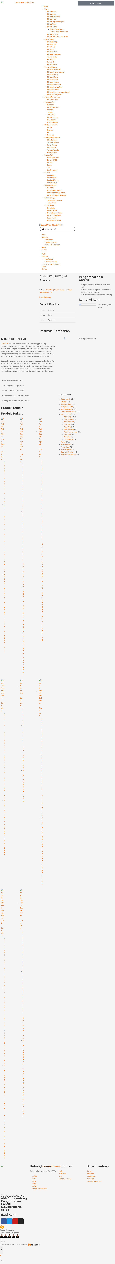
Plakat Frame (52, 27)
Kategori (45, 6)
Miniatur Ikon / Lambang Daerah (58, 92)
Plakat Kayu (51, 14)
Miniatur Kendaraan (54, 85)
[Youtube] (15, 1221)
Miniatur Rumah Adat (54, 87)
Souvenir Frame (53, 100)
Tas (48, 167)
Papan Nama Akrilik (54, 220)
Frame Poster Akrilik (54, 213)
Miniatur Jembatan (54, 69)
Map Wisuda (51, 147)
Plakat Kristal (51, 19)
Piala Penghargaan (54, 54)
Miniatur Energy (52, 74)
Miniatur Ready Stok (54, 95)
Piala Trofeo (48, 292)
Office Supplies (52, 122)
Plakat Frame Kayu (56, 29)
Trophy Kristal (52, 57)
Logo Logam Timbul (54, 190)
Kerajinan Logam (50, 185)
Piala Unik (50, 62)
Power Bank (51, 120)
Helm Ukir (50, 188)
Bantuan (45, 237)
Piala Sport (51, 59)
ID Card (49, 163)
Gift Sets (50, 110)
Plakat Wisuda (52, 140)
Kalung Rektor (52, 152)
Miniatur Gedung (53, 82)
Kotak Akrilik (51, 218)
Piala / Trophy (49, 39)
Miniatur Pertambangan (55, 72)
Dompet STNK (52, 160)
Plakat (46, 9)
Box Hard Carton (53, 180)
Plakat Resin (51, 24)
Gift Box (47, 173)
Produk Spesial (66, 449)
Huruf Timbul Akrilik (54, 215)
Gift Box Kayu (52, 183)
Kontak (44, 250)
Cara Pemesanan (50, 242)
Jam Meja (50, 115)
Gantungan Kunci (53, 107)
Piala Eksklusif (52, 52)
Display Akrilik (52, 210)
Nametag (50, 135)
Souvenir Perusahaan (52, 97)
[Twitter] (9, 1221)
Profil (43, 235)
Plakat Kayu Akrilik (53, 17)
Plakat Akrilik (51, 11)
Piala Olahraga (52, 42)
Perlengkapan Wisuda (52, 137)
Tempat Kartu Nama (54, 200)
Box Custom (51, 178)
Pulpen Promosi (53, 117)
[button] (96, 3)
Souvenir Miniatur (50, 67)
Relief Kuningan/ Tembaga (56, 195)
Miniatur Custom (53, 89)
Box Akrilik (51, 208)
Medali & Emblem (50, 125)
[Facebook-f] (4, 1221)
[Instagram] (21, 1221)
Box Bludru (51, 175)
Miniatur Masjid (52, 77)
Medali (49, 127)
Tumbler (50, 112)
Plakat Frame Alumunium (59, 32)
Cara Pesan (48, 240)
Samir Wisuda (52, 145)
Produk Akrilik (49, 205)
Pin (48, 132)
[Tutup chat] (1, 1239)
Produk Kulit (48, 155)
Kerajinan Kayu (49, 198)
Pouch (49, 165)
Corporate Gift (49, 102)
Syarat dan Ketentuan (52, 245)
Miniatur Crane (52, 79)
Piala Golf (50, 49)
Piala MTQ (51, 47)
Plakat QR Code (52, 34)
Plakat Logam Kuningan (55, 22)
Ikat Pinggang (52, 170)
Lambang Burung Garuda (56, 193)
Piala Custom (52, 64)
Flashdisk (50, 105)
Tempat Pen (51, 203)
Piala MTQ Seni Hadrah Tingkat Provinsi (23, 1078)
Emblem (50, 130)
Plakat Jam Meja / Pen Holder (57, 37)
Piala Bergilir (51, 44)
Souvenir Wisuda (53, 142)
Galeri (44, 247)
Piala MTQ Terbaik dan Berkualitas (42, 851)
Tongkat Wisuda (53, 150)
